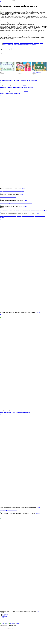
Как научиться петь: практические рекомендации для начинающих (15, 412)
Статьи (3, 618)
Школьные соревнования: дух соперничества (10, 93)
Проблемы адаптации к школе (5, 71)
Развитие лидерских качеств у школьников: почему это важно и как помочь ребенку (18, 80)
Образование (5, 616)
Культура (4, 615)
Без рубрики (5, 614)
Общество (4, 617)
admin (16, 9)
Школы (4, 619)
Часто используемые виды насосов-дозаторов (10, 314)
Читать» (24, 85)
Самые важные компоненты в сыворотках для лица (11, 515)
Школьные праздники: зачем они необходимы (9, 1)
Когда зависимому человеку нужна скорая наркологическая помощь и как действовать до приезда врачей (23, 210)
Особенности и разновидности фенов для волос (33, 43)
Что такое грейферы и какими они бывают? (10, 2)
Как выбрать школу (19, 71)
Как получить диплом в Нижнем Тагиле (28, 44)
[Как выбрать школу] (23, 66)
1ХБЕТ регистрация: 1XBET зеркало (8, 510)
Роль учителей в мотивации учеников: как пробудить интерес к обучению (16, 87)
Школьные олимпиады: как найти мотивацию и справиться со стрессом (16, 203)
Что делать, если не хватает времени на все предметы (12, 191)
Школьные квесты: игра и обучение (8, 197)
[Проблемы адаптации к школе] (7, 66)
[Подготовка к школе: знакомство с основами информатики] (39, 66)
